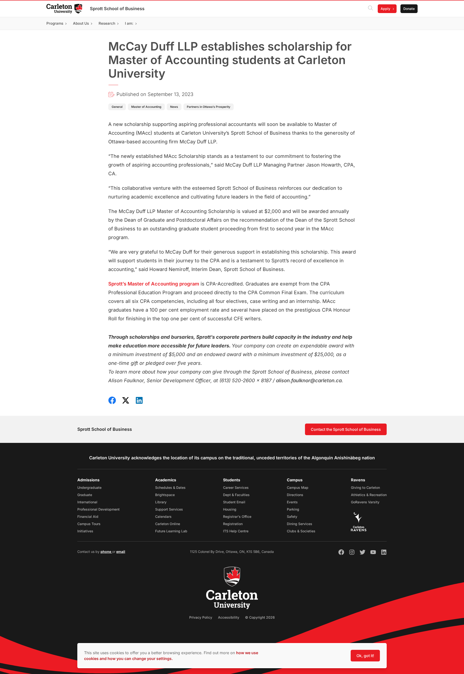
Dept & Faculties (236, 495)
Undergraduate (89, 487)
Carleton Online (167, 524)
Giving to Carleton (365, 487)
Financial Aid (87, 516)
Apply (385, 9)
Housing (229, 509)
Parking (293, 509)
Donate (409, 9)
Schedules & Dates (170, 487)
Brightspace (165, 495)
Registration (233, 524)
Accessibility (228, 617)
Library (161, 502)
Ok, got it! (365, 655)
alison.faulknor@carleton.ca (309, 380)
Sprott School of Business (117, 8)
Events (292, 502)
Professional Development (98, 509)
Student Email (234, 502)
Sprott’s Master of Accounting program (153, 284)
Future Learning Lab (171, 531)
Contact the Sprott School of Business (346, 429)
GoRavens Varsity (365, 502)
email (120, 551)
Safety (292, 516)
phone (106, 551)
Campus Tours (89, 524)
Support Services (169, 509)
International (87, 502)
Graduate (84, 495)
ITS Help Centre (235, 531)
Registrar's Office (237, 516)
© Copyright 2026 (260, 617)
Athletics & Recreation (369, 495)
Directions (295, 495)
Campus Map (297, 487)
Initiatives (85, 531)
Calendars (163, 516)
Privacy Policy (200, 617)
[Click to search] (370, 8)
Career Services (236, 487)
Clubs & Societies (301, 531)
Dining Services (299, 524)
